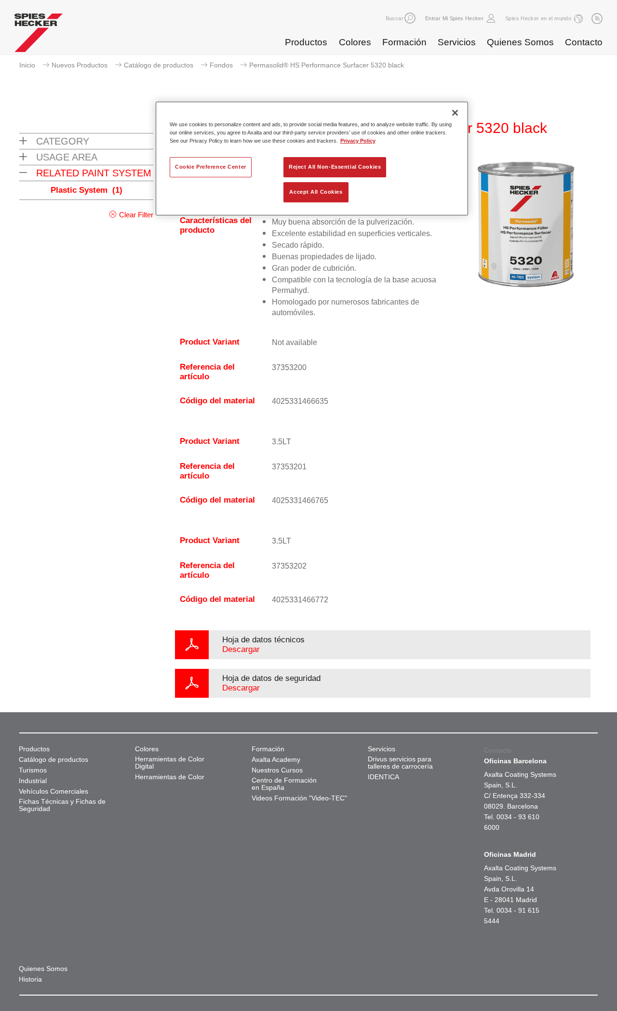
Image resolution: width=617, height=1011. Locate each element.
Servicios (457, 42)
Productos (306, 42)
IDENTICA (383, 777)
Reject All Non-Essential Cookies (335, 167)
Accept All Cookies (315, 192)
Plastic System (86, 190)
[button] (410, 18)
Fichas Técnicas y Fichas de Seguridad (62, 805)
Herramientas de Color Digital (169, 763)
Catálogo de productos (158, 65)
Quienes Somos (520, 42)
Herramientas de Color (169, 777)
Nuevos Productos (79, 65)
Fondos (221, 65)
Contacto (584, 42)
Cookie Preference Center (210, 167)
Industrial (33, 781)
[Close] (455, 112)
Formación (404, 42)
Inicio (27, 65)
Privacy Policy (358, 141)
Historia (30, 979)
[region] (312, 158)
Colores (355, 42)
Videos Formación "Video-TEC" (299, 798)
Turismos (33, 770)
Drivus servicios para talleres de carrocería (400, 763)
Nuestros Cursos (277, 770)
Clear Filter (136, 215)
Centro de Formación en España (284, 784)
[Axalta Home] (38, 35)
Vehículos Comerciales (53, 791)
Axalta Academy (276, 759)
